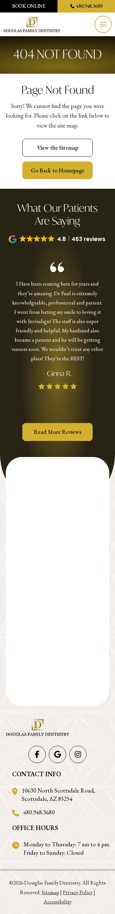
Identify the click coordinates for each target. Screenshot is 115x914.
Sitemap (50, 892)
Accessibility (57, 901)
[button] (103, 24)
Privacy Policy (78, 892)
